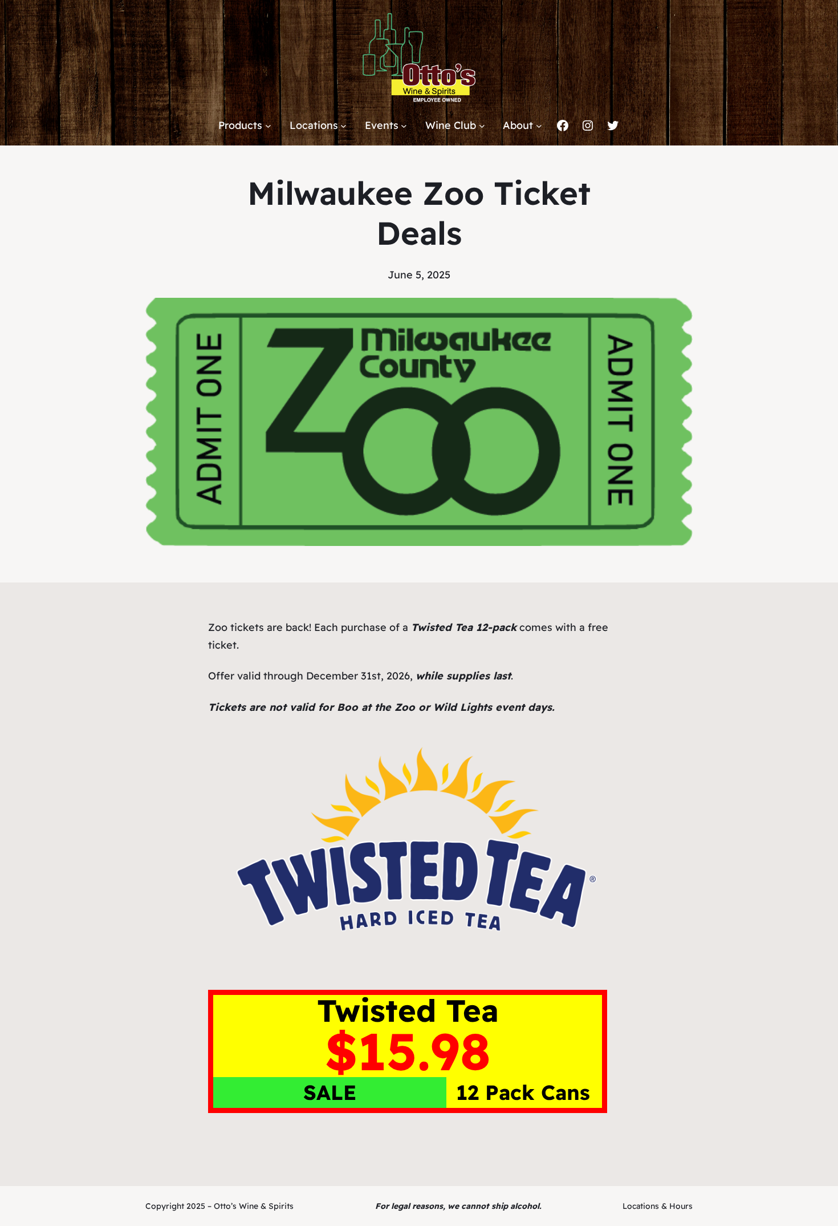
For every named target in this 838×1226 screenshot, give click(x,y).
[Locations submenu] (343, 126)
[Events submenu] (404, 126)
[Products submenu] (268, 126)
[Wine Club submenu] (482, 126)
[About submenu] (539, 126)
